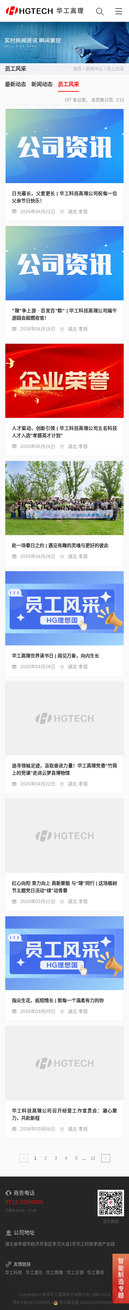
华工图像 (54, 1272)
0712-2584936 (24, 1202)
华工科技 (13, 1272)
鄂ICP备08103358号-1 (33, 1302)
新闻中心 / (96, 68)
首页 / (79, 68)
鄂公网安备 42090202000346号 (87, 1302)
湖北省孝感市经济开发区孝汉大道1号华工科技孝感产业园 (60, 1243)
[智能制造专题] (120, 1278)
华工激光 (34, 1272)
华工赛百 (95, 1272)
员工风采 (68, 84)
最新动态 (15, 84)
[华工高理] (29, 11)
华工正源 (75, 1272)
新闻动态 (42, 84)
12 (93, 1158)
